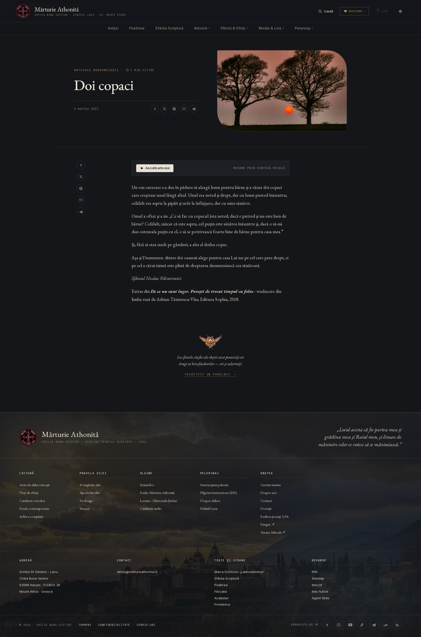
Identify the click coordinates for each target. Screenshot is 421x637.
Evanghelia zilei (90, 484)
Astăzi (113, 28)
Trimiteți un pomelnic (211, 374)
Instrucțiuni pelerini (214, 484)
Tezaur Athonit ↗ (272, 532)
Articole (202, 28)
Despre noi (268, 492)
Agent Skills (320, 598)
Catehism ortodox (32, 500)
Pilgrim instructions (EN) (218, 492)
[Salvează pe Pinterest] (174, 109)
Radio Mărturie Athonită (157, 492)
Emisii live (147, 484)
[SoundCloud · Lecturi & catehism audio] (385, 624)
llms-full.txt (320, 591)
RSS (315, 572)
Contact (266, 500)
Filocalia (220, 591)
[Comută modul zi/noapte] (400, 11)
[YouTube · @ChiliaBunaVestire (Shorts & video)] (350, 624)
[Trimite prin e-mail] (184, 109)
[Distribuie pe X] (164, 109)
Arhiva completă (31, 516)
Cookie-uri (146, 625)
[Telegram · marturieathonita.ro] (373, 624)
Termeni (85, 625)
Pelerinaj (304, 28)
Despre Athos (210, 500)
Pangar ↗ (267, 524)
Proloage (86, 500)
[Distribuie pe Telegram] (194, 109)
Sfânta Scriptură (169, 28)
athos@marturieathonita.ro (137, 572)
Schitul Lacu (208, 508)
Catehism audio (151, 508)
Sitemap (318, 578)
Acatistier (221, 598)
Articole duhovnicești (96, 70)
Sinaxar (85, 508)
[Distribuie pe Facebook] (155, 109)
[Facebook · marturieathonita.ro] (327, 624)
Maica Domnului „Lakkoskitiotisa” (239, 572)
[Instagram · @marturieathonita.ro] (338, 624)
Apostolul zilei (89, 492)
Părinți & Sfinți (234, 28)
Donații (265, 508)
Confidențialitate (114, 625)
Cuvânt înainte (270, 484)
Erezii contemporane (34, 508)
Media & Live (271, 28)
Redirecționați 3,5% (274, 516)
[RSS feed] (397, 624)
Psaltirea (136, 28)
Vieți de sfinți (28, 492)
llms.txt (317, 585)
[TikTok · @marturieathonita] (362, 624)
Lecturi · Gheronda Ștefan (158, 500)
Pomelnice (222, 604)
